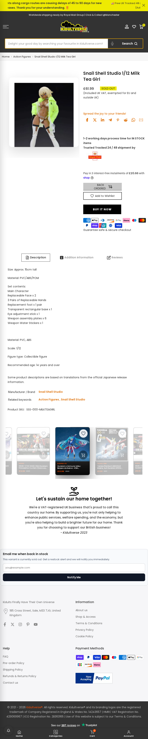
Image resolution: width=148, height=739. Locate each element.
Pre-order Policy (13, 663)
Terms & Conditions (89, 623)
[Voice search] (112, 43)
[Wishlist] (134, 27)
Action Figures (22, 56)
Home (6, 56)
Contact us (10, 683)
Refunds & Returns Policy (19, 676)
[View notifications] (8, 730)
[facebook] (87, 120)
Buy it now (102, 209)
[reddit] (126, 120)
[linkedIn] (102, 120)
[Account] (127, 27)
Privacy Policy (85, 630)
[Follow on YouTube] (36, 624)
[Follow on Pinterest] (28, 624)
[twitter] (95, 120)
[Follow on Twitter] (12, 624)
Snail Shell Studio (73, 399)
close (4, 5)
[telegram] (110, 120)
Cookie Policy (84, 636)
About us (81, 610)
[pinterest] (118, 120)
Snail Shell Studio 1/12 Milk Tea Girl (55, 56)
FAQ (5, 656)
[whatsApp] (133, 120)
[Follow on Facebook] (5, 624)
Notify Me (74, 577)
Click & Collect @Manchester (102, 15)
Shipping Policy (13, 670)
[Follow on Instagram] (20, 624)
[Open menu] (24, 26)
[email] (141, 120)
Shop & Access (86, 617)
